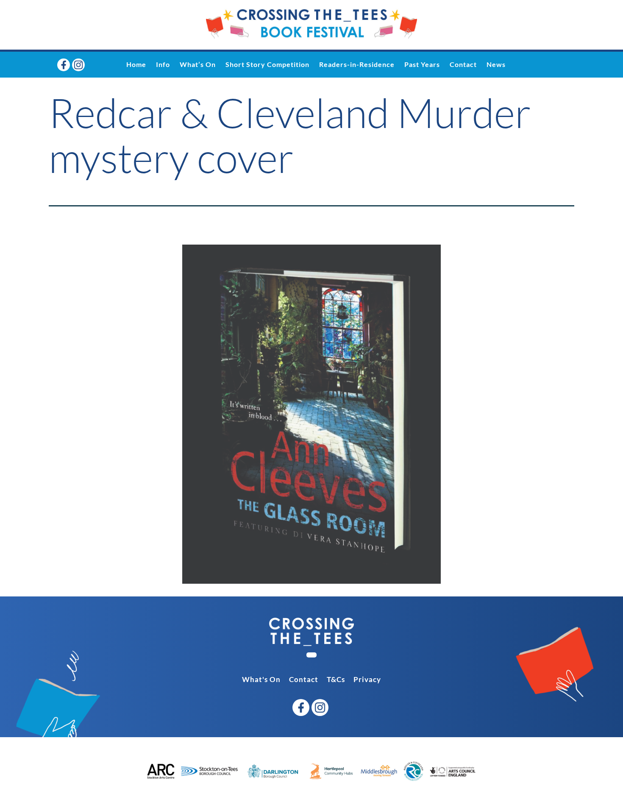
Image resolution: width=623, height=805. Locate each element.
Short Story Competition (267, 64)
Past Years (422, 64)
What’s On (198, 64)
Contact (463, 64)
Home (136, 64)
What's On (261, 679)
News (496, 64)
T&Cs (336, 679)
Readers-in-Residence (357, 64)
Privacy (367, 679)
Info (163, 64)
